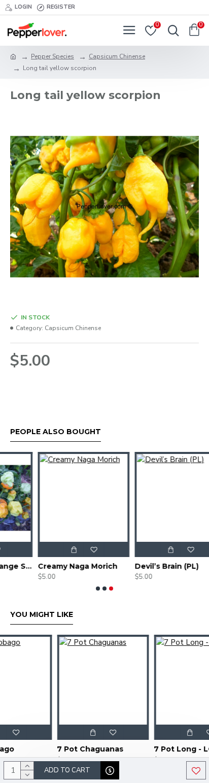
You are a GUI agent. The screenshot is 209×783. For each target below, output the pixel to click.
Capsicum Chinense (117, 56)
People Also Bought (55, 432)
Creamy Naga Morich (51, 566)
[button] (98, 588)
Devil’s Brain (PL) (140, 566)
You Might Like (41, 614)
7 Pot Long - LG (143, 749)
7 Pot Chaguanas (50, 749)
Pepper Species (52, 56)
